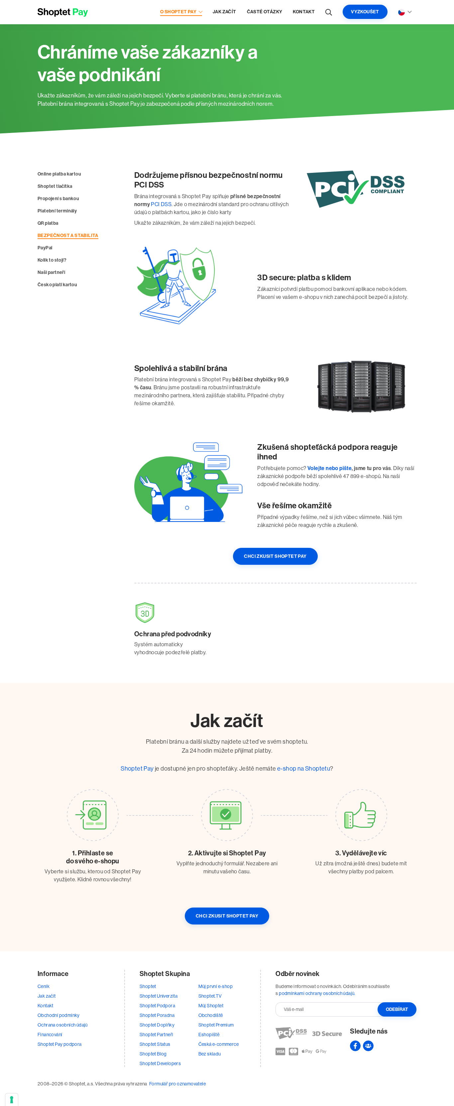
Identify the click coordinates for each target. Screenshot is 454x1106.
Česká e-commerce (218, 1044)
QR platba (48, 223)
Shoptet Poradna (157, 1015)
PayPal (45, 248)
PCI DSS (161, 204)
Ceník (44, 986)
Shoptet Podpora (157, 1005)
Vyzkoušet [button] (365, 12)
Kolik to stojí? (52, 260)
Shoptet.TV (210, 996)
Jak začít (224, 12)
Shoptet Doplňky (157, 1025)
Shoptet (148, 986)
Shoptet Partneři (156, 1034)
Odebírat (397, 1009)
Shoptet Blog (153, 1053)
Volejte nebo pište (329, 468)
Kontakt (304, 12)
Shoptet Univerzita (158, 996)
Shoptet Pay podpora (60, 1044)
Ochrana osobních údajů (63, 1025)
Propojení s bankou (58, 198)
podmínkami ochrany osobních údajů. (317, 993)
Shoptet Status (155, 1044)
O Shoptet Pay (178, 12)
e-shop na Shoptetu (303, 768)
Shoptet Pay (137, 768)
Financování (50, 1034)
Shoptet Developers (160, 1063)
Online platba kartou (59, 174)
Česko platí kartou (57, 285)
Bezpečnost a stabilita (68, 235)
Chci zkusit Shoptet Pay (275, 556)
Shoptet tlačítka (55, 186)
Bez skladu (209, 1053)
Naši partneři (51, 272)
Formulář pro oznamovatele (177, 1083)
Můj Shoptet (210, 1005)
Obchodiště (210, 1015)
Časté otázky (265, 12)
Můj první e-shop (215, 986)
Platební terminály (57, 211)
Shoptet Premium (216, 1025)
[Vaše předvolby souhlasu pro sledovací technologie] (11, 1099)
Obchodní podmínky (59, 1015)
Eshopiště (209, 1034)
